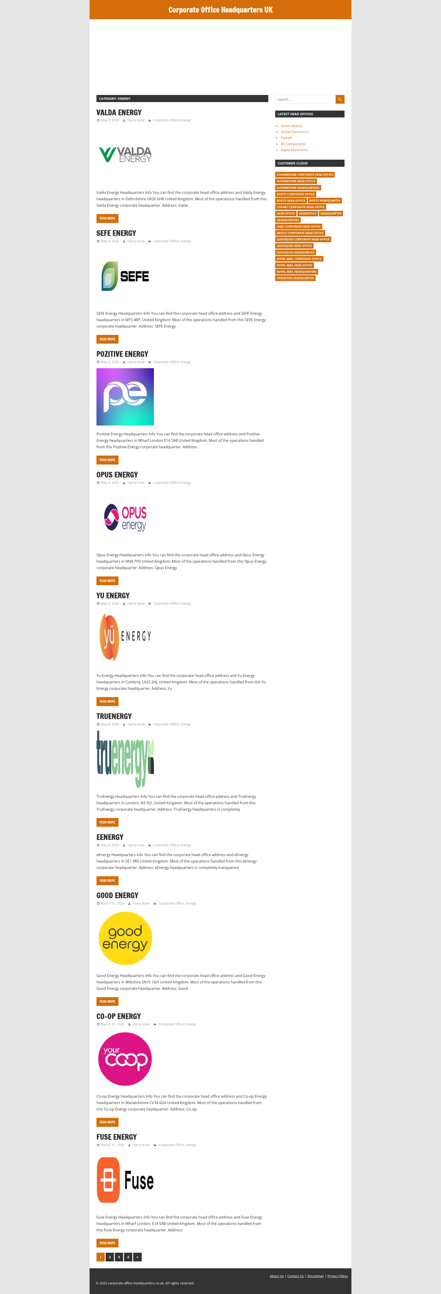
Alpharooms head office (296, 181)
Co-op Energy (118, 1016)
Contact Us (295, 1276)
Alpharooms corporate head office (305, 175)
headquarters (288, 220)
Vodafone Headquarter (295, 278)
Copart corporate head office (301, 207)
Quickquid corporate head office (303, 239)
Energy (185, 120)
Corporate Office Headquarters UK (221, 9)
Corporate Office (166, 120)
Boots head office (291, 201)
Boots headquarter (324, 201)
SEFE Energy (116, 233)
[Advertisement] (220, 54)
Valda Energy (118, 112)
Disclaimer (316, 1276)
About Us (277, 1276)
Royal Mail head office (294, 265)
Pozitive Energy (122, 354)
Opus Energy (117, 474)
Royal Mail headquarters (297, 272)
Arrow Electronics (295, 131)
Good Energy (117, 895)
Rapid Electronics (294, 149)
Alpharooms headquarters (298, 188)
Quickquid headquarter (295, 252)
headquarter (331, 213)
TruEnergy (114, 716)
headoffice (308, 213)
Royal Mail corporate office (299, 259)
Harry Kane (136, 120)
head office (286, 213)
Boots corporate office (296, 194)
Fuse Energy (116, 1137)
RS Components (293, 144)
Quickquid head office (294, 246)
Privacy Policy (338, 1276)
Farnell (286, 137)
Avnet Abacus (291, 125)
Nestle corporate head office (300, 233)
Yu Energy (113, 595)
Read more (107, 218)
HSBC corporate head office (299, 226)
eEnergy (109, 837)
